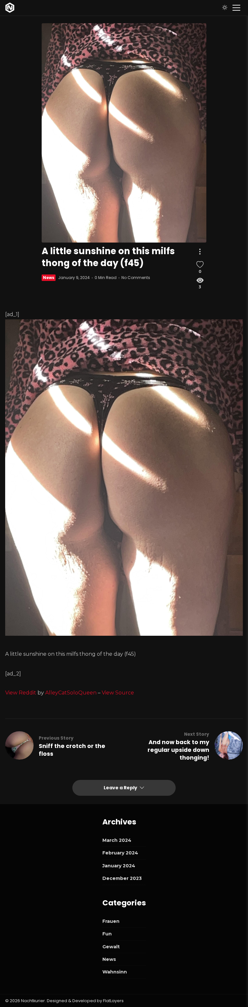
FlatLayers (113, 1000)
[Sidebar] (236, 8)
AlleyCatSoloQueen (71, 693)
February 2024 (120, 853)
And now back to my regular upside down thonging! (178, 750)
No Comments (135, 277)
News (48, 277)
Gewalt (111, 947)
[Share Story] (199, 251)
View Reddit (20, 693)
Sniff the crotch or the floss (72, 750)
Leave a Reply (121, 787)
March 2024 (116, 840)
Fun (107, 934)
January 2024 (118, 866)
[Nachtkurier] (10, 8)
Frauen (110, 921)
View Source (118, 693)
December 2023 (122, 878)
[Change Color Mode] (225, 8)
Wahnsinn (114, 972)
